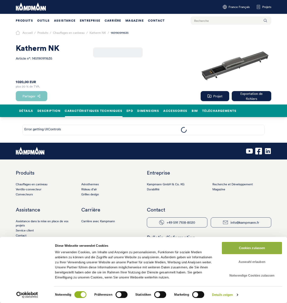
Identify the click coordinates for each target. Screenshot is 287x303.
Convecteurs (24, 194)
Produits (24, 20)
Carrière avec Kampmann (98, 221)
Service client (25, 230)
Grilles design (90, 194)
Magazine (134, 20)
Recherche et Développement (232, 184)
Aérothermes (90, 184)
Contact (156, 20)
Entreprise (90, 20)
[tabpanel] (184, 130)
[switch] (122, 294)
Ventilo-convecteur (28, 189)
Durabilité (153, 189)
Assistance (65, 20)
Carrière (113, 20)
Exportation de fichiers (251, 96)
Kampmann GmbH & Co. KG (165, 184)
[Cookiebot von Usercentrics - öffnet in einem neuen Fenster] (27, 295)
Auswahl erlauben (251, 262)
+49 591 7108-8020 (181, 222)
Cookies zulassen (252, 248)
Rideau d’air (89, 189)
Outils (43, 20)
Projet (217, 96)
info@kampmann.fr (244, 222)
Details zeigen (222, 294)
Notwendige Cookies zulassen (251, 275)
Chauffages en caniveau (31, 184)
